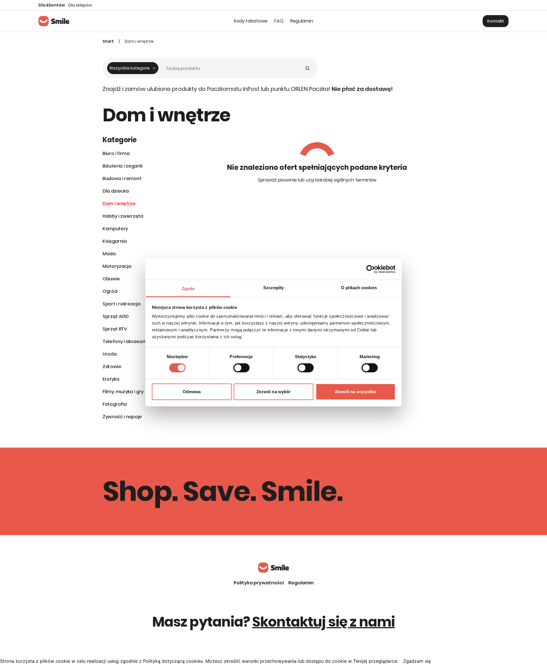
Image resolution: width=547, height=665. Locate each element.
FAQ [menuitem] (278, 21)
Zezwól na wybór (273, 391)
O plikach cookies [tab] (359, 287)
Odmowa (192, 391)
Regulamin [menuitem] (301, 21)
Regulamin (301, 583)
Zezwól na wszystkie (355, 391)
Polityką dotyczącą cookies (173, 661)
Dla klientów (51, 5)
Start (108, 41)
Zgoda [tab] (188, 288)
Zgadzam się (417, 661)
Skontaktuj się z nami (323, 621)
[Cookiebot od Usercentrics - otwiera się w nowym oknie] (370, 269)
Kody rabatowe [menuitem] (251, 21)
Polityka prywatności (259, 583)
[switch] (241, 367)
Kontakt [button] (495, 21)
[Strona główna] (53, 21)
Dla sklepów (80, 5)
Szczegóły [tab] (273, 287)
